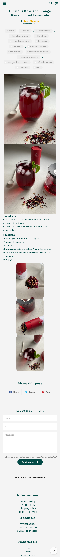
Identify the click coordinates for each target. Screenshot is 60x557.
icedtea (17, 46)
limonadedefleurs (38, 51)
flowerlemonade (21, 41)
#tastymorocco (28, 527)
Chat (28, 548)
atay (11, 30)
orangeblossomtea (17, 62)
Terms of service (28, 511)
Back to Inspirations (31, 477)
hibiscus (42, 41)
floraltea (42, 35)
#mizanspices (28, 523)
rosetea (23, 67)
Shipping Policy (28, 508)
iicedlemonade (38, 46)
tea (38, 67)
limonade (15, 51)
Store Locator (27, 555)
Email (28, 551)
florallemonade (20, 35)
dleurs (25, 30)
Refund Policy (28, 501)
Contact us (27, 542)
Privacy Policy (28, 504)
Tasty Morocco (31, 21)
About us (27, 518)
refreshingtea (44, 62)
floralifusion (44, 30)
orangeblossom (29, 56)
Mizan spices (32, 530)
